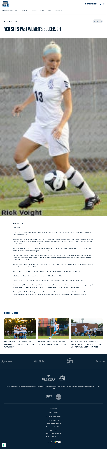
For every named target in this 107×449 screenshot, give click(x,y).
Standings (58, 10)
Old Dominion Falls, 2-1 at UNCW (52, 345)
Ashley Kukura (55, 294)
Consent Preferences (53, 423)
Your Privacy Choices (53, 433)
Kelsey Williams (65, 294)
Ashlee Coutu (77, 255)
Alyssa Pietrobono (79, 294)
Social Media (53, 412)
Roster (34, 10)
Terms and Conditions (53, 427)
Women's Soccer (11, 342)
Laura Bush (64, 285)
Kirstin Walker (68, 264)
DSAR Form (53, 430)
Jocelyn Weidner (81, 264)
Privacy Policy (53, 420)
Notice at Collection (53, 437)
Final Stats (16, 228)
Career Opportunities (53, 416)
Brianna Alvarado (41, 287)
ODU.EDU (53, 408)
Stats (42, 10)
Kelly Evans (47, 255)
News (16, 10)
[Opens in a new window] (49, 396)
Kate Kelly (27, 271)
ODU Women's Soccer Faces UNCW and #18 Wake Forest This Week (86, 346)
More (49, 10)
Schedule (25, 10)
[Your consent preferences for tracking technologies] (4, 445)
